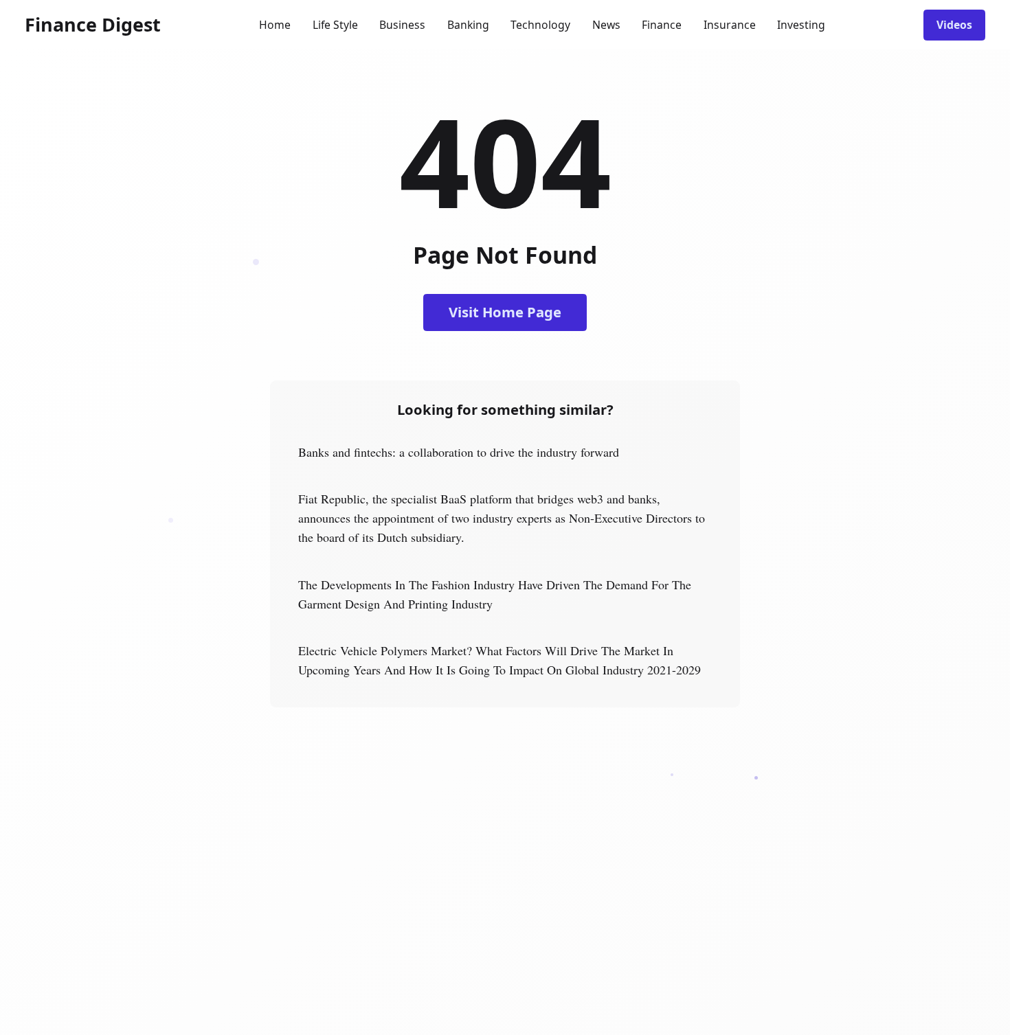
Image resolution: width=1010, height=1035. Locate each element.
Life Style (335, 24)
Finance (662, 24)
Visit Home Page (505, 311)
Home (275, 24)
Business (402, 24)
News (606, 24)
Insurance (730, 24)
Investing (801, 24)
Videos (954, 24)
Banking (468, 24)
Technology (540, 24)
